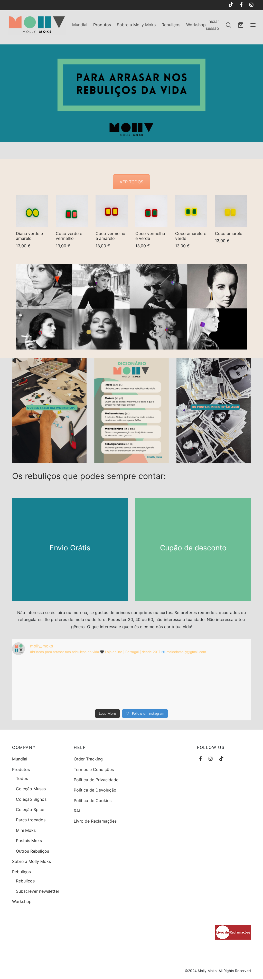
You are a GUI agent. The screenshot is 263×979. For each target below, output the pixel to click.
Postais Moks (29, 840)
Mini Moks (26, 830)
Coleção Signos (31, 799)
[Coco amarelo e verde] (191, 211)
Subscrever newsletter (37, 891)
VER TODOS (131, 181)
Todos (22, 778)
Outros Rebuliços (32, 851)
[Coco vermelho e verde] (151, 211)
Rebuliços (171, 24)
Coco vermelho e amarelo (110, 236)
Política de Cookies (92, 800)
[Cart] (241, 25)
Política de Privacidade (96, 779)
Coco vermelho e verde (150, 236)
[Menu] (253, 25)
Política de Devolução (95, 790)
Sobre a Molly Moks (136, 24)
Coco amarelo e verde (190, 236)
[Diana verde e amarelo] (32, 211)
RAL (77, 810)
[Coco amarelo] (231, 211)
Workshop (196, 24)
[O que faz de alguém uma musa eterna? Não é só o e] (212, 683)
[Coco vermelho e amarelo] (112, 211)
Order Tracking (88, 758)
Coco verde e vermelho (69, 236)
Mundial (79, 24)
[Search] (228, 25)
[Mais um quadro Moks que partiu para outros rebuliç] (131, 683)
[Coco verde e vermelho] (72, 211)
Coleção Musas (31, 788)
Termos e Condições (94, 769)
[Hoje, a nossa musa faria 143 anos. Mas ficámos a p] (51, 683)
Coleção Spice (30, 809)
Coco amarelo (228, 233)
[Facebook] (241, 5)
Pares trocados (30, 819)
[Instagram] (251, 5)
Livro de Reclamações (95, 821)
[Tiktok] (230, 5)
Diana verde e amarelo (29, 236)
